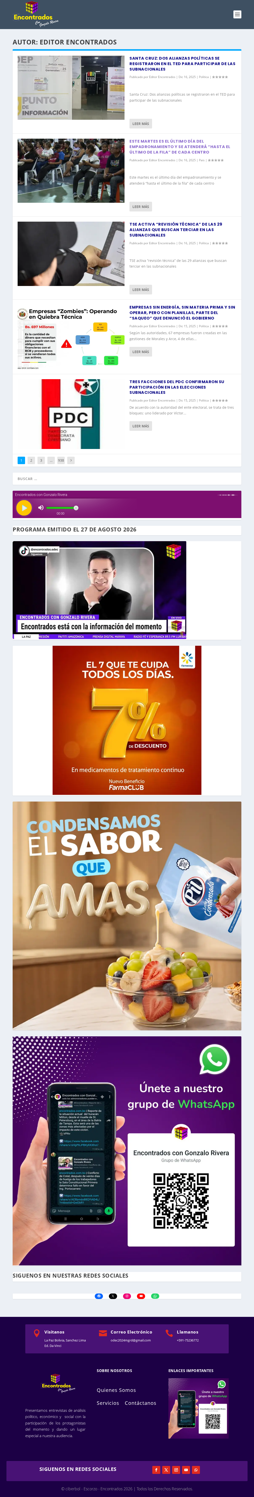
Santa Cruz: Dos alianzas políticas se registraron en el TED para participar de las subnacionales (182, 63)
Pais (202, 160)
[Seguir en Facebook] (156, 1470)
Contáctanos (141, 1403)
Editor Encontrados (162, 77)
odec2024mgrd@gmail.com (131, 1340)
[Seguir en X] (166, 1470)
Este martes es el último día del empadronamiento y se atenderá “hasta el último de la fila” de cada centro (179, 146)
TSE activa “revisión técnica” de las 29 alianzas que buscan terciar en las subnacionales (175, 229)
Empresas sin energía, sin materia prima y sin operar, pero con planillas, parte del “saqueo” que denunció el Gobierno (182, 312)
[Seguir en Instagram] (176, 1470)
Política (204, 77)
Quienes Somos (116, 1390)
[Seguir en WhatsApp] (196, 1470)
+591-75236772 (188, 1340)
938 (61, 460)
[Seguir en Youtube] (186, 1470)
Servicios (108, 1403)
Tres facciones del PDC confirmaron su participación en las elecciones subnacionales (176, 387)
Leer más (140, 123)
